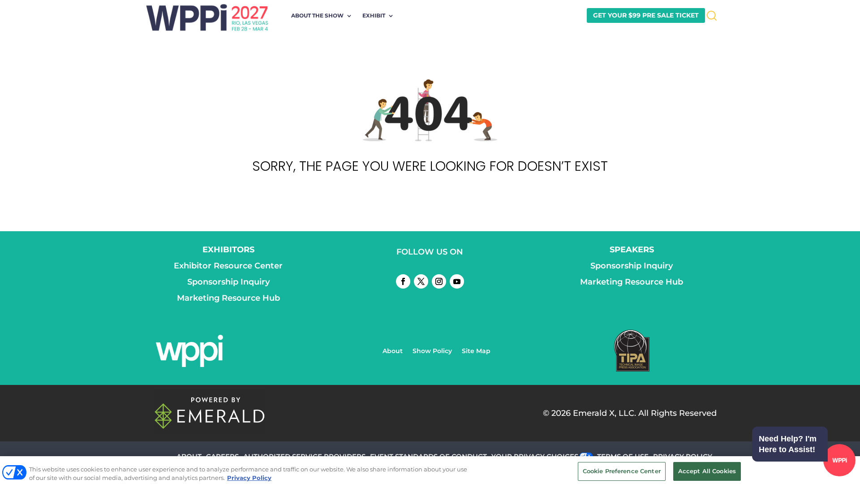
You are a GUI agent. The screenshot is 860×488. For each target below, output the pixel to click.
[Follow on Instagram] (439, 281)
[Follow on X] (421, 281)
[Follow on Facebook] (403, 281)
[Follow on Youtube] (457, 281)
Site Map (476, 351)
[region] (430, 472)
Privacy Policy (249, 478)
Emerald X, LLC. (604, 413)
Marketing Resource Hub (228, 298)
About (393, 351)
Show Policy (432, 351)
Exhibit (373, 16)
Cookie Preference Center (622, 471)
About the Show (317, 16)
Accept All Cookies (707, 471)
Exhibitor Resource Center (228, 266)
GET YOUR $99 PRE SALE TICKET (646, 15)
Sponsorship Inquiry (228, 282)
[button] (802, 461)
